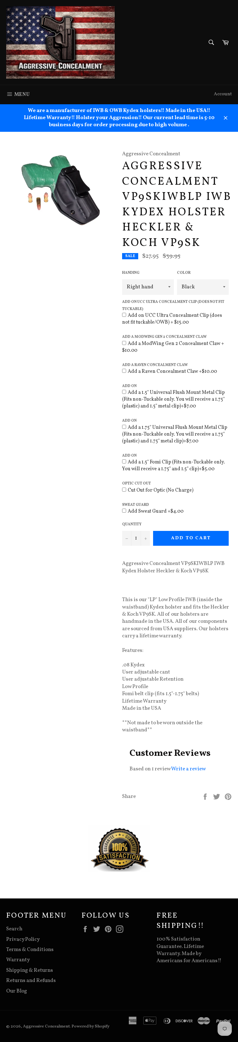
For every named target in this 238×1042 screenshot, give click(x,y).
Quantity (132, 524)
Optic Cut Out (136, 483)
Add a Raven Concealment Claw (155, 365)
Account (223, 94)
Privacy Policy (23, 939)
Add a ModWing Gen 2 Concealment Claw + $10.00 (173, 347)
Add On (129, 386)
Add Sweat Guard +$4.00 (155, 511)
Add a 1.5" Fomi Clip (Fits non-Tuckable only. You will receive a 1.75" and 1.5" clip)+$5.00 (173, 465)
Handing (130, 272)
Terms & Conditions (30, 949)
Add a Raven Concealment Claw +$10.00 (172, 371)
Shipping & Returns (29, 970)
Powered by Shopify (90, 1026)
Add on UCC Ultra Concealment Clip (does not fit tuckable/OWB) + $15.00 (172, 319)
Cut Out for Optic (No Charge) (160, 490)
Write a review (188, 769)
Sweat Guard (135, 504)
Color (184, 272)
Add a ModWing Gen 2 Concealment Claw (164, 336)
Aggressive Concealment (46, 1026)
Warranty (18, 959)
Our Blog (16, 991)
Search (14, 928)
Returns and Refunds (31, 980)
